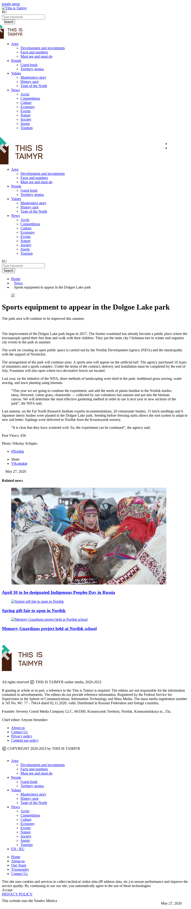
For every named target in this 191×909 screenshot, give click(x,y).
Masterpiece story (33, 77)
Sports (25, 124)
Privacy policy (21, 736)
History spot (29, 82)
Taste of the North (33, 86)
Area (14, 44)
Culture (25, 103)
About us (18, 728)
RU (4, 12)
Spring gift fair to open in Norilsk (34, 610)
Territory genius (32, 69)
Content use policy (25, 740)
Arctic (25, 94)
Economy (27, 107)
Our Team (18, 865)
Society (25, 119)
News (15, 90)
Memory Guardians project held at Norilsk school (49, 628)
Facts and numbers (34, 52)
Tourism (26, 128)
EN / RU (17, 849)
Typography (20, 869)
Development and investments (42, 48)
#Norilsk (17, 451)
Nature (25, 115)
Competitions (30, 98)
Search (8, 270)
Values (16, 73)
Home (15, 279)
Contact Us (19, 732)
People (16, 61)
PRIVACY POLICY (17, 894)
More (6, 905)
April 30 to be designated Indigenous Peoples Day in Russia (58, 592)
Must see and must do (36, 56)
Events (25, 111)
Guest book (29, 65)
